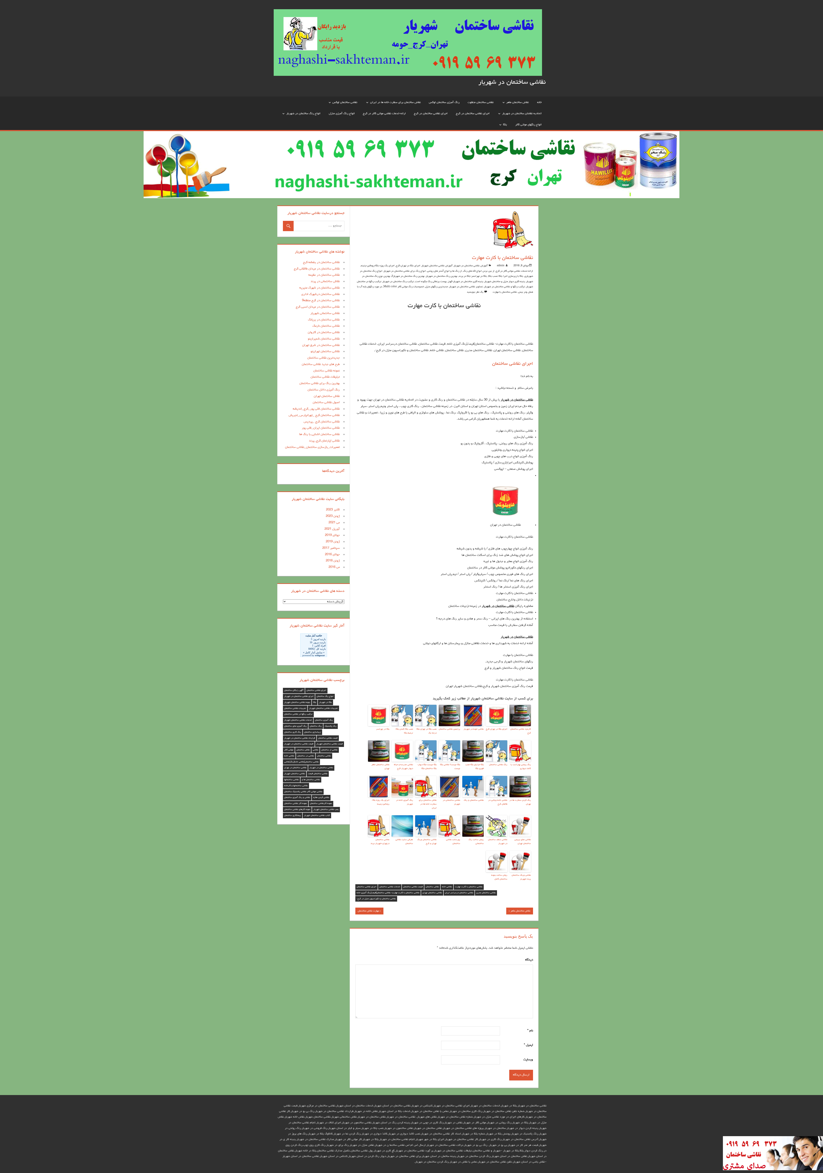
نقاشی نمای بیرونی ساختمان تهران (522, 841)
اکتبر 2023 (333, 510)
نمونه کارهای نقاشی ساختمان (297, 809)
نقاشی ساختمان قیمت (317, 773)
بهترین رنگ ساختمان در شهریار (441, 276)
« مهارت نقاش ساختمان (369, 911)
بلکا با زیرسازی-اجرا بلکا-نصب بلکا (505, 276)
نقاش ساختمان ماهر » (519, 911)
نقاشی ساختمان (324, 756)
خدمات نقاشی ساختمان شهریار (298, 720)
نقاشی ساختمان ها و (311, 779)
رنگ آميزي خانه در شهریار (404, 802)
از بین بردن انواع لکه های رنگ (478, 271)
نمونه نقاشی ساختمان (326, 371)
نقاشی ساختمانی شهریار (325, 313)
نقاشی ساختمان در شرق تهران (321, 345)
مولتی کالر (288, 750)
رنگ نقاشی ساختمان (498, 764)
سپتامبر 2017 (331, 548)
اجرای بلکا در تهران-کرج (408, 265)
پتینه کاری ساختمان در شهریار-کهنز (465, 281)
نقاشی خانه (447, 887)
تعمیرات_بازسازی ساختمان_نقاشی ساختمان (312, 447)
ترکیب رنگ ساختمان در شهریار (398, 281)
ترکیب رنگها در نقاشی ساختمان (298, 714)
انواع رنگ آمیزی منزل (342, 113)
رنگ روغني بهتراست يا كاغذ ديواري (521, 766)
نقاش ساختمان (432, 887)
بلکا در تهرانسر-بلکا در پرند (473, 276)
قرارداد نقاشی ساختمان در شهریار (299, 738)
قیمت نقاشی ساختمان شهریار (329, 744)
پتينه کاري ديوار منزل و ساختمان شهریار (504, 281)
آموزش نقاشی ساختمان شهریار (437, 265)
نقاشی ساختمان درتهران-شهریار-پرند (380, 841)
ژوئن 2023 (333, 516)
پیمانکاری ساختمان (292, 815)
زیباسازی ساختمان (312, 732)
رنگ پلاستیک (330, 726)
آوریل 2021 (332, 529)
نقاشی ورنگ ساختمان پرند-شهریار (521, 877)
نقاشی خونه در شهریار (474, 729)
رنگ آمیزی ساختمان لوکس (444, 102)
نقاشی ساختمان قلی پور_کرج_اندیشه (316, 409)
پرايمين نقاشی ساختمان (449, 729)
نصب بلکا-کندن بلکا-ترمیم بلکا (404, 731)
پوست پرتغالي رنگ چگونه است (431, 281)
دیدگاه (529, 960)
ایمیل (528, 1045)
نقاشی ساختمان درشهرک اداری (320, 294)
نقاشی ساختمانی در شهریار (451, 802)
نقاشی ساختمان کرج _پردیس (322, 422)
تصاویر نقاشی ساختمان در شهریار (466, 286)
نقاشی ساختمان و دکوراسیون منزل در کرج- (376, 899)
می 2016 (334, 567)
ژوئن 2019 (333, 542)
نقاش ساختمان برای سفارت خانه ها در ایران (395, 102)
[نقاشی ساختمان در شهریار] (773, 1170)
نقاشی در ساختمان (305, 756)
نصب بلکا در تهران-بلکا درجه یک (426, 731)
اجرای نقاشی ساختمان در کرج (473, 113)
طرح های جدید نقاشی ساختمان (321, 364)
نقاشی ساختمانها (291, 779)
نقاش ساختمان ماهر (517, 102)
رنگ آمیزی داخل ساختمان (324, 390)
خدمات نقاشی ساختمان (389, 887)
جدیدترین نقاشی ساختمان (323, 358)
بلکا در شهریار (325, 702)
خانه (539, 102)
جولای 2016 (332, 555)
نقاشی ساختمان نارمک (326, 326)
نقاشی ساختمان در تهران (295, 767)
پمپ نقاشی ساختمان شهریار (326, 809)
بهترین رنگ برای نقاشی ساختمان (319, 383)
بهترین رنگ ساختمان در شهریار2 (408, 276)
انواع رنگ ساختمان (325, 696)
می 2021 (334, 523)
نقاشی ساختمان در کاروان (324, 332)
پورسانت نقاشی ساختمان (453, 841)
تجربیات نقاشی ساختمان (295, 708)
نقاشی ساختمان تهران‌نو (325, 351)
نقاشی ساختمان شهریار (294, 773)
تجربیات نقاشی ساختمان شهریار (323, 708)
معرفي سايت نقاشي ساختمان (404, 841)
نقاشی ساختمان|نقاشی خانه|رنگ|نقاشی (301, 762)
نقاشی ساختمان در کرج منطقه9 (321, 300)
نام (530, 1031)
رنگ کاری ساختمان (292, 732)
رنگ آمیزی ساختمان (324, 720)
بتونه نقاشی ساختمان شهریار (297, 702)
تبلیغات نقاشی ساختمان (325, 377)
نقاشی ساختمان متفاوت (481, 102)
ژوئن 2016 (333, 561)
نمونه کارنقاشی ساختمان (321, 803)
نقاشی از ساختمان (329, 750)
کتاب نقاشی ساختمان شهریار (317, 815)
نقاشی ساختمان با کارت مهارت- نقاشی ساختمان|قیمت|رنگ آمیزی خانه (388, 893)
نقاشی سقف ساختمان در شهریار (497, 841)
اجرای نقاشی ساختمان (512, 364)
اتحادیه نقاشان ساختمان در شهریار (522, 113)
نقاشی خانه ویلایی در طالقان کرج (497, 802)
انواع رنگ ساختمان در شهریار (303, 113)
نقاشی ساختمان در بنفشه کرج (321, 262)
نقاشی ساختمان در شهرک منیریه (319, 288)
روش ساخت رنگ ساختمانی (476, 841)
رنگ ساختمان (316, 726)
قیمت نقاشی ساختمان (328, 738)
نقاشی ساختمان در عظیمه (324, 275)
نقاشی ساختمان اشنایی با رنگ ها (319, 434)
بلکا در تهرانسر (382, 729)
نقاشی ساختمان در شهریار (512, 82)
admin (500, 265)
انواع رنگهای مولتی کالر (528, 124)
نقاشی (315, 750)
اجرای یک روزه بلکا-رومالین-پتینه (378, 265)
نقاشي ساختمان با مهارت (505, 292)
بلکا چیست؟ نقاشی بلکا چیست (450, 766)
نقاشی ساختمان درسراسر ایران (459, 893)
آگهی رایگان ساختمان (293, 690)
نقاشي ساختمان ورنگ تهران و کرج (427, 841)
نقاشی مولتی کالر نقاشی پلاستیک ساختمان (303, 791)
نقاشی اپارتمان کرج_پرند (324, 441)
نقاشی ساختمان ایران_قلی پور (321, 428)
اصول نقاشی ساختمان (326, 402)
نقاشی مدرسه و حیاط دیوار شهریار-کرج (403, 766)
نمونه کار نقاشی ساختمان (295, 803)
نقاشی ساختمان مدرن (486, 893)
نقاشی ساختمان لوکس (344, 102)
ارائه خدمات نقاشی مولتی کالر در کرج (384, 113)
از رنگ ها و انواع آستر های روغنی (444, 271)
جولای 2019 (332, 535)
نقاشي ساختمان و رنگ (474, 800)
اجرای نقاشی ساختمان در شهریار (299, 696)
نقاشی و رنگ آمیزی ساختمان (297, 797)
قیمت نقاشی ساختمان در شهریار (298, 744)
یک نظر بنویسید (475, 292)
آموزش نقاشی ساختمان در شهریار (471, 265)
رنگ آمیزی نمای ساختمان (295, 726)
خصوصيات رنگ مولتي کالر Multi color (403, 286)
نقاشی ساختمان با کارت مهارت (468, 887)
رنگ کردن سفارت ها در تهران (520, 802)
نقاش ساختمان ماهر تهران (380, 766)
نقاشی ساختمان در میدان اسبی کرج (318, 307)
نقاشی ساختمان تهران (432, 893)
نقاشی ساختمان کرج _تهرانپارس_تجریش (314, 415)
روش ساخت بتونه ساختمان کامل (499, 877)
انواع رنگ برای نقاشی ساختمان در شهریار (405, 271)
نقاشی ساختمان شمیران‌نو (324, 339)
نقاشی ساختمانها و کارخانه (296, 785)
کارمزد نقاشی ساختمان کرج (520, 731)
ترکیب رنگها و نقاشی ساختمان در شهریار (504, 286)
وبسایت (528, 1060)
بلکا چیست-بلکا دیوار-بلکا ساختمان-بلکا (427, 766)
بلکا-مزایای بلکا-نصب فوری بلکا (474, 766)
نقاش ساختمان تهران (327, 396)
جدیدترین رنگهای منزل (436, 286)
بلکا (505, 124)
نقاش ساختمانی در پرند (325, 281)
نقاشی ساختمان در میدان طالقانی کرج (317, 269)
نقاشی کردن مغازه (321, 797)
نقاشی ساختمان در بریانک (324, 320)
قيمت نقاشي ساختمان (413, 887)
